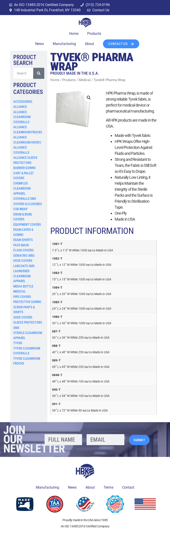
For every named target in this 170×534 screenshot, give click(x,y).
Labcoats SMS (24, 266)
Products (94, 33)
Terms (108, 487)
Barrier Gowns (24, 168)
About (89, 44)
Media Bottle (23, 286)
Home (73, 33)
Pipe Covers (22, 297)
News (39, 44)
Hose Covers (22, 261)
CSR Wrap (20, 209)
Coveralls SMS (24, 199)
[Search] (38, 73)
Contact (128, 487)
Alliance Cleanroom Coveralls (22, 117)
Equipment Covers (27, 225)
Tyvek (17, 343)
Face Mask (21, 245)
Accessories (22, 102)
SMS (16, 328)
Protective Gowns (27, 302)
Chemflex (20, 183)
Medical (19, 291)
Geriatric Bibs (24, 256)
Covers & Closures (27, 204)
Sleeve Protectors (27, 322)
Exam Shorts (23, 240)
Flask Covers (23, 250)
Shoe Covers (22, 317)
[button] (89, 98)
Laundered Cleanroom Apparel (22, 276)
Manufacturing (64, 44)
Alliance (20, 107)
